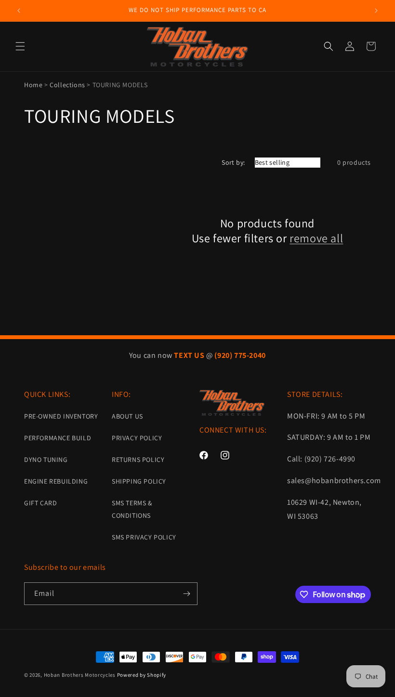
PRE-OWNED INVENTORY (61, 416)
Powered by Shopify (142, 674)
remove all (316, 238)
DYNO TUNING (46, 459)
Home (33, 84)
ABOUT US (127, 416)
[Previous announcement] (18, 10)
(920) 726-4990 (330, 459)
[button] (20, 46)
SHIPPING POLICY (139, 481)
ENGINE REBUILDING (56, 481)
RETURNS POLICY (138, 459)
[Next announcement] (376, 10)
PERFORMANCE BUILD (57, 438)
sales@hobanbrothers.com (334, 480)
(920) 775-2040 (239, 355)
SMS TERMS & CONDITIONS (132, 509)
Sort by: (233, 162)
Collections (67, 84)
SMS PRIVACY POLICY (144, 537)
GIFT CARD (40, 503)
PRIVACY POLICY (137, 438)
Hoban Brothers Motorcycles (80, 674)
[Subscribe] (186, 593)
